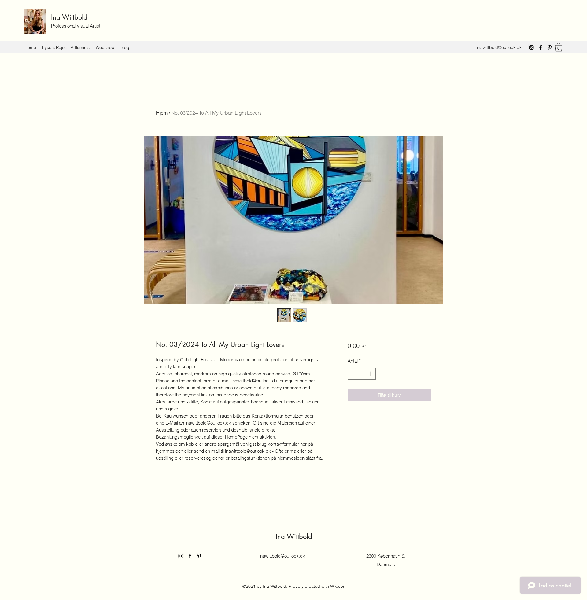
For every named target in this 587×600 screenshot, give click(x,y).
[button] (558, 47)
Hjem (162, 113)
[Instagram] (531, 47)
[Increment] (371, 373)
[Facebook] (540, 47)
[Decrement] (353, 373)
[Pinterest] (550, 47)
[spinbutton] (361, 373)
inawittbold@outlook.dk (499, 47)
